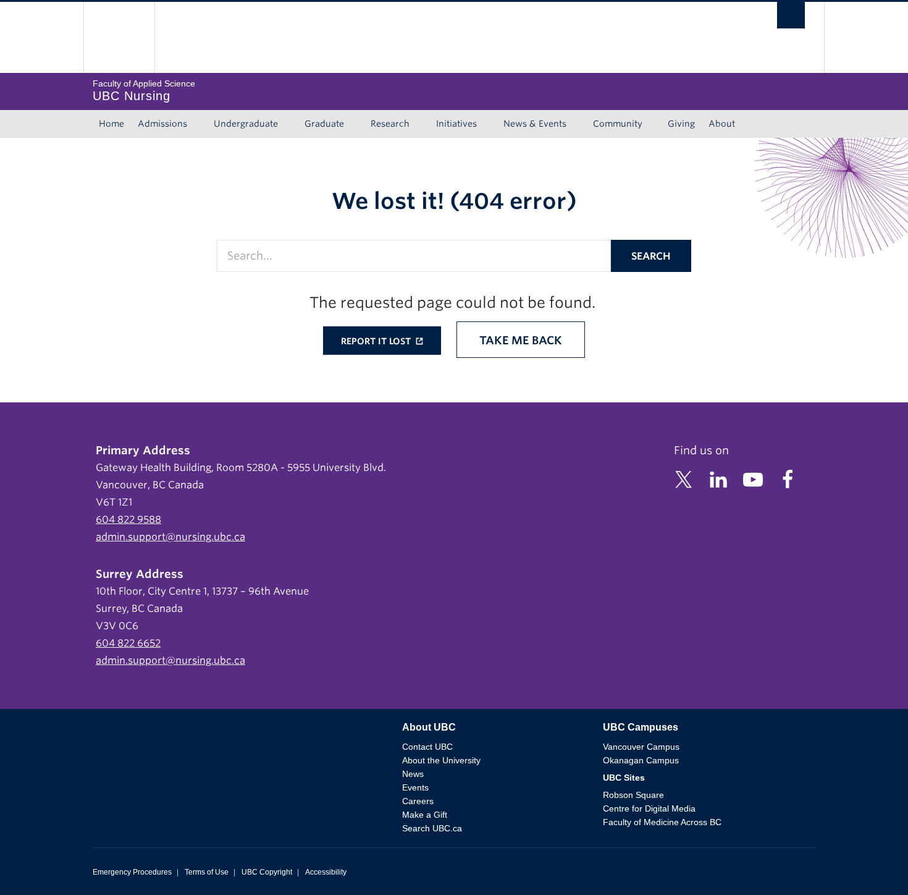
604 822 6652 (128, 643)
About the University (441, 760)
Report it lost (377, 341)
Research (390, 124)
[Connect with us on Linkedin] (718, 478)
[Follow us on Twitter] (684, 478)
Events (415, 787)
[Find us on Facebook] (787, 478)
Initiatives (456, 124)
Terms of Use (207, 872)
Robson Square (633, 795)
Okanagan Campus (641, 760)
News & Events (534, 124)
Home (111, 124)
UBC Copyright (267, 872)
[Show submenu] (198, 124)
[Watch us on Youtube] (753, 478)
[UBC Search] (791, 18)
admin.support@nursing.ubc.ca (170, 537)
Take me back (520, 340)
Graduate (324, 124)
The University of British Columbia (118, 37)
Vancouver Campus (641, 747)
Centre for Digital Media (649, 808)
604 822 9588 (128, 519)
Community (617, 124)
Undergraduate (246, 124)
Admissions (162, 124)
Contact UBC (427, 747)
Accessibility (326, 872)
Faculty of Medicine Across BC (662, 822)
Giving (681, 124)
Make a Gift (424, 815)
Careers (418, 801)
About (721, 124)
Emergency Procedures (132, 872)
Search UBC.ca (432, 828)
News (413, 774)
